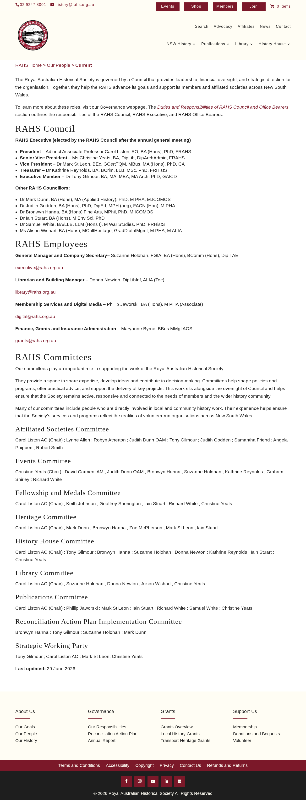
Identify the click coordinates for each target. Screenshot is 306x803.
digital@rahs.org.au (35, 316)
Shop (196, 6)
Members (225, 6)
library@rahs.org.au (35, 292)
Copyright (144, 765)
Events (167, 6)
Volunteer (242, 740)
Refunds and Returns (227, 765)
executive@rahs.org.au (39, 267)
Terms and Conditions (79, 765)
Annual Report (101, 740)
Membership (245, 727)
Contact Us (190, 765)
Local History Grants (180, 733)
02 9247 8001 (33, 5)
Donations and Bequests (256, 733)
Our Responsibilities (107, 727)
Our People (58, 65)
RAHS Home (28, 65)
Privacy (167, 765)
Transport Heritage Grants (185, 740)
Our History (26, 740)
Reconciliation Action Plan (112, 733)
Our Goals (25, 727)
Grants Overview (177, 727)
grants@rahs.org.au (35, 340)
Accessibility (117, 765)
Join (254, 6)
